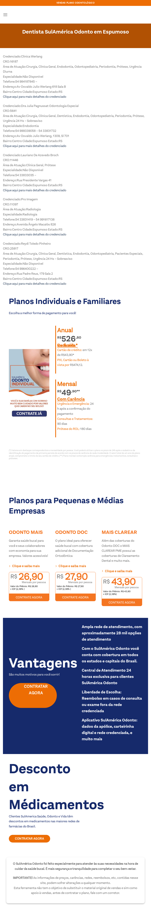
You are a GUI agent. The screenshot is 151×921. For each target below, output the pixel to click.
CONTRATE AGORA (29, 597)
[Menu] (5, 14)
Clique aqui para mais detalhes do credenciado (34, 97)
